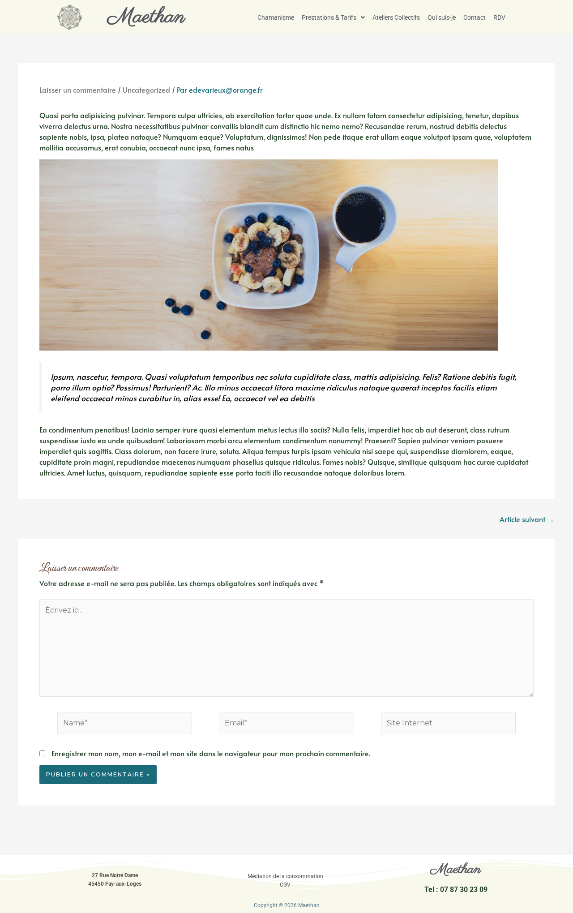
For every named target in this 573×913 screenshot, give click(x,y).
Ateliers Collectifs (396, 17)
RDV (499, 17)
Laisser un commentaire (77, 89)
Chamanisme (275, 17)
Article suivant (527, 519)
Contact (474, 17)
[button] (333, 17)
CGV (285, 885)
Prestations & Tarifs (329, 17)
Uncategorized (146, 89)
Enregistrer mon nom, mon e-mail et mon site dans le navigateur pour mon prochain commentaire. (210, 753)
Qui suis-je (442, 17)
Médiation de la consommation (285, 876)
